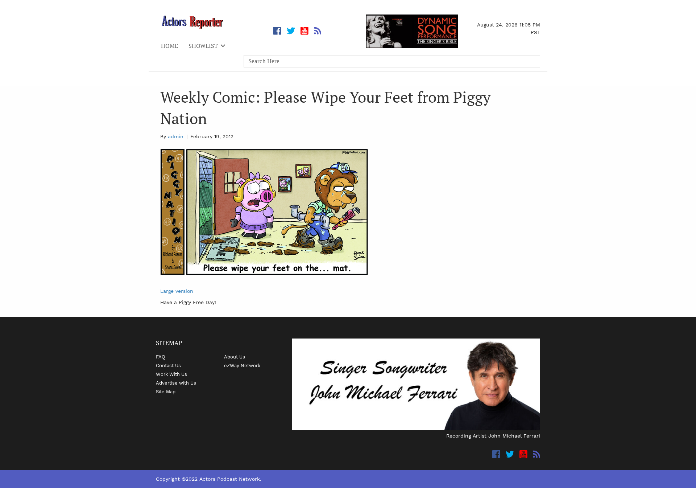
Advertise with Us (176, 382)
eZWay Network (242, 365)
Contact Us (168, 365)
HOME (169, 46)
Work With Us (171, 374)
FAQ (160, 356)
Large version (176, 291)
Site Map (165, 391)
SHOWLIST (203, 46)
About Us (234, 356)
